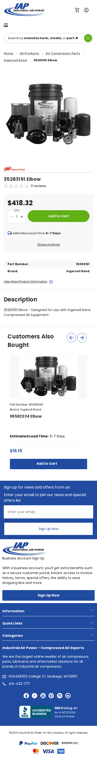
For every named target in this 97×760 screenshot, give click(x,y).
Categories (12, 635)
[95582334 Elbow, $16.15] (48, 377)
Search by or (43, 38)
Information (13, 611)
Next (82, 337)
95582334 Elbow (26, 416)
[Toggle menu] (6, 25)
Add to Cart (47, 463)
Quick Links (12, 623)
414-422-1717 (19, 683)
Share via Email (48, 244)
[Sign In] (85, 9)
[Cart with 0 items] (78, 10)
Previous (71, 337)
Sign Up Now (48, 528)
